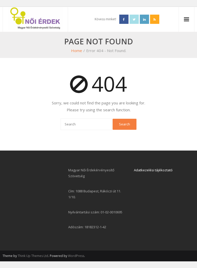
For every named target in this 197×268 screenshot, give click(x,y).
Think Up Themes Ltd (33, 256)
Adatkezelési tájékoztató (153, 170)
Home (76, 50)
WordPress (76, 256)
